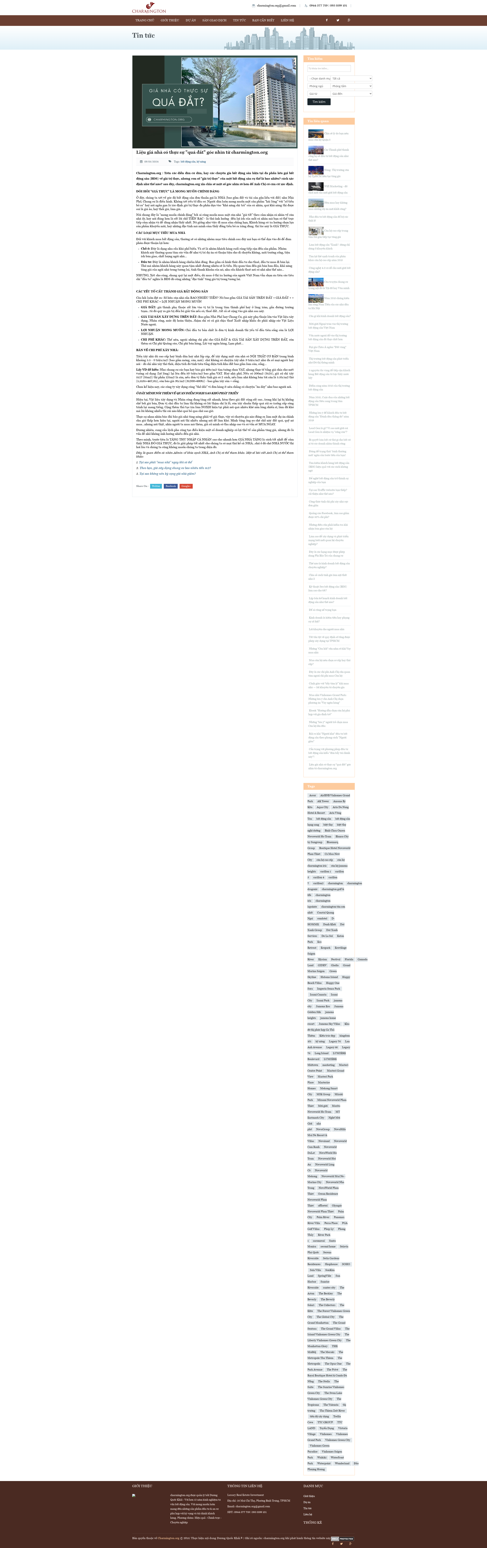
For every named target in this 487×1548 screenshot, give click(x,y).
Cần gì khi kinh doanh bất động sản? (329, 316)
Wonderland (342, 1463)
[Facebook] (326, 20)
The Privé (332, 1369)
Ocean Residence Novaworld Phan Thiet (322, 1200)
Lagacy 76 (335, 1041)
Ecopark (325, 948)
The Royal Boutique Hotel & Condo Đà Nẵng (327, 1375)
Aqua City (322, 807)
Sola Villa (315, 1270)
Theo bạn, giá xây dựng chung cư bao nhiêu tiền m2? (175, 468)
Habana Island (329, 977)
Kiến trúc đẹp (327, 1035)
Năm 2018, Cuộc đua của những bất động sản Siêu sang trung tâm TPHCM (329, 401)
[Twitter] (338, 20)
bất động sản (188, 161)
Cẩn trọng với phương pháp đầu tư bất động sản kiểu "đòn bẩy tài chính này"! (329, 753)
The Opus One (333, 1363)
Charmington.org (168, 1538)
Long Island (322, 1053)
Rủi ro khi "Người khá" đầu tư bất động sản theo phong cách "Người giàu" (327, 738)
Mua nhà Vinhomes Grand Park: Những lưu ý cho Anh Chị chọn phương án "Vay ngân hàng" (327, 699)
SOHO (346, 1264)
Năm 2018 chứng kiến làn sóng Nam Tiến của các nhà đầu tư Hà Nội (328, 303)
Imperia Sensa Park (328, 988)
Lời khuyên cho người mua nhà (326, 629)
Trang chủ (144, 20)
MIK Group (323, 1094)
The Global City (326, 1317)
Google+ (186, 486)
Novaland (324, 1141)
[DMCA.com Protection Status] (342, 1539)
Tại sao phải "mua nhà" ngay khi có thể (165, 462)
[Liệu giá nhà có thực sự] (215, 102)
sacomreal (319, 1241)
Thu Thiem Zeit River (332, 1410)
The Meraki (327, 1352)
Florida (349, 959)
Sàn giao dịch (214, 20)
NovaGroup (323, 1129)
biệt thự (328, 824)
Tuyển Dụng (327, 1428)
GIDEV (322, 965)
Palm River (323, 1217)
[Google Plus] (349, 20)
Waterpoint (324, 1463)
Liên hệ (287, 20)
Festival (335, 959)
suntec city (329, 1287)
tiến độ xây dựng (319, 1416)
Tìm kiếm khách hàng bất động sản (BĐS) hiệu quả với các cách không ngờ (328, 467)
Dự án (191, 20)
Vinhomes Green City (337, 1440)
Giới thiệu (170, 20)
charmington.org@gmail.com (276, 5)
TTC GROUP (325, 1422)
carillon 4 (318, 877)
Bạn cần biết (263, 20)
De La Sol (327, 936)
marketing (328, 1065)
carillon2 (318, 883)
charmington (335, 883)
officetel (323, 1205)
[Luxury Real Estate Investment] (149, 7)
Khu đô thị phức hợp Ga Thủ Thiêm (328, 1030)
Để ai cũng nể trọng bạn (322, 610)
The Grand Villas (331, 1328)
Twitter (156, 486)
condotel (322, 918)
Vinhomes (326, 1434)
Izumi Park (323, 1000)
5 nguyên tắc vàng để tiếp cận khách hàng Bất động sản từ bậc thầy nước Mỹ (329, 374)
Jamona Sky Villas (329, 1024)
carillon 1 (325, 871)
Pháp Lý (329, 1229)
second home (328, 1246)
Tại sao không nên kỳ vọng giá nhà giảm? (167, 473)
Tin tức (239, 20)
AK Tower (323, 801)
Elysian (322, 959)
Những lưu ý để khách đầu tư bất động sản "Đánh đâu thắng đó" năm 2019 (328, 417)
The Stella (324, 1381)
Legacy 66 (332, 1047)
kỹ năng (201, 161)
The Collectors (327, 1305)
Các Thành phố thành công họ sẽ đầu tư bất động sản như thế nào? (328, 155)
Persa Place (331, 1223)
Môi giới (323, 1106)
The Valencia (330, 1405)
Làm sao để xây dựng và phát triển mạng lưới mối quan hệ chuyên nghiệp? (328, 540)
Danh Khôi (329, 924)
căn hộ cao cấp (325, 860)
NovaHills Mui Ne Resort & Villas (326, 1135)
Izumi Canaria (318, 994)
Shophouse (331, 1264)
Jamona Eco (323, 1006)
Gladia (335, 965)
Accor (312, 795)
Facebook (171, 486)
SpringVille (324, 1276)
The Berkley (326, 1293)
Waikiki (321, 1457)
